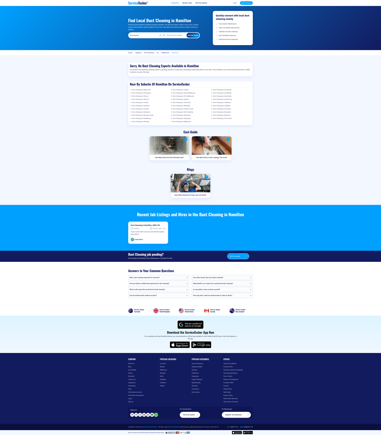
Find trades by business (136, 395)
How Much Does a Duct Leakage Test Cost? (211, 157)
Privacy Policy (228, 367)
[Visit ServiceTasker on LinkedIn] (148, 415)
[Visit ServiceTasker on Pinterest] (136, 415)
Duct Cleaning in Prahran (181, 99)
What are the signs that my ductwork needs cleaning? (147, 289)
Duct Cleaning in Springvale (182, 118)
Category (138, 53)
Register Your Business (233, 415)
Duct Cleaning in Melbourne (182, 121)
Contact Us (132, 379)
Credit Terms (227, 389)
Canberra (163, 383)
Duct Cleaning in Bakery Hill (141, 90)
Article (130, 373)
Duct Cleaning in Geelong (140, 121)
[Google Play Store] (201, 344)
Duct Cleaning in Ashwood (141, 112)
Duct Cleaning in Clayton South (183, 109)
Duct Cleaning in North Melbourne (184, 93)
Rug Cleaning (196, 383)
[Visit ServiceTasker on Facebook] (132, 415)
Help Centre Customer (230, 402)
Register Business (246, 3)
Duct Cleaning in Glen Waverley (183, 112)
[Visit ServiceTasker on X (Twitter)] (140, 415)
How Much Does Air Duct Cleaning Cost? (169, 157)
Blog (129, 367)
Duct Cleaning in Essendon (222, 112)
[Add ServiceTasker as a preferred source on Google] (190, 325)
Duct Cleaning (149, 53)
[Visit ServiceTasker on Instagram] (144, 415)
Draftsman (195, 373)
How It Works (227, 376)
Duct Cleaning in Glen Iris (140, 99)
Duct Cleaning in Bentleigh (181, 106)
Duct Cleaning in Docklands (222, 90)
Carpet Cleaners (197, 379)
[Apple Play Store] (180, 344)
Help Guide (227, 392)
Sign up (130, 402)
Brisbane (163, 373)
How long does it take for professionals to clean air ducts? (212, 295)
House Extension (197, 363)
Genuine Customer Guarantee (233, 370)
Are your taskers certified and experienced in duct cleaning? (149, 283)
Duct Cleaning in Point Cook (222, 118)
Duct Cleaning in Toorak (140, 102)
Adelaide (163, 379)
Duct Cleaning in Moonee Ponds (142, 115)
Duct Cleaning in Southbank (222, 93)
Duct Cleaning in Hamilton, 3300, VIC (145, 225)
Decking (194, 370)
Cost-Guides (132, 370)
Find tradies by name (135, 392)
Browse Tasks (228, 395)
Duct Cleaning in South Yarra (222, 99)
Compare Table (228, 383)
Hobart (162, 386)
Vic (158, 53)
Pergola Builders (197, 367)
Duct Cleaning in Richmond (181, 102)
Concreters (195, 389)
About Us (131, 363)
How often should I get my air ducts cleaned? (208, 277)
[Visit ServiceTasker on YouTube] (152, 415)
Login (235, 3)
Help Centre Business (230, 398)
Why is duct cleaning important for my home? (145, 277)
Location (163, 363)
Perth (161, 376)
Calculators (132, 386)
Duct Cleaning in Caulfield (221, 106)
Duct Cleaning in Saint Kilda (222, 96)
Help (129, 389)
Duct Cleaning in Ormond (140, 109)
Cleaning (194, 386)
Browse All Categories (230, 379)
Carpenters (195, 376)
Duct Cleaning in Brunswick (182, 115)
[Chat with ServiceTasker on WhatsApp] (156, 415)
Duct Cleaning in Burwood (221, 115)
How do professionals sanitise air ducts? (143, 295)
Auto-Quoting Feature (230, 373)
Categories (131, 383)
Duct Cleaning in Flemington (141, 93)
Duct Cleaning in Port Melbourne (183, 96)
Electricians (196, 392)
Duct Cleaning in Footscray (222, 109)
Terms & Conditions (230, 363)
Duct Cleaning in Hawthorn (222, 102)
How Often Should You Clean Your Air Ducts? (190, 195)
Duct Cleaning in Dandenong (141, 118)
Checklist (131, 376)
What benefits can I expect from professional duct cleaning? (213, 283)
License (226, 386)
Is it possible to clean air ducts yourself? (206, 289)
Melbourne (165, 53)
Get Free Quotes (189, 415)
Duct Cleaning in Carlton (181, 90)
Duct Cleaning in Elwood (140, 96)
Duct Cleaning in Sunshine (141, 106)
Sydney (162, 367)
